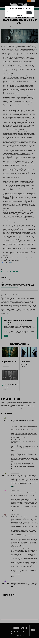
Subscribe (29, 12)
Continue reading (19, 15)
